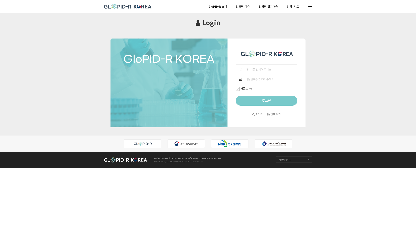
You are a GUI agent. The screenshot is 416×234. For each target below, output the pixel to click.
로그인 (266, 100)
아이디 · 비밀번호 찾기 (268, 114)
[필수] (240, 69)
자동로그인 (246, 88)
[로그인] (201, 161)
